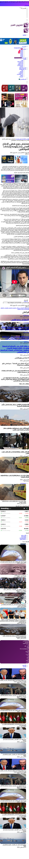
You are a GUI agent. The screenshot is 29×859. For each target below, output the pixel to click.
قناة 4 (21, 55)
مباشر (23, 49)
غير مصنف (26, 341)
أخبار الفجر (20, 62)
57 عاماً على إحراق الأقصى (20, 320)
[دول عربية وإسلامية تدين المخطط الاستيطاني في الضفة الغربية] (13, 723)
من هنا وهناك (22, 69)
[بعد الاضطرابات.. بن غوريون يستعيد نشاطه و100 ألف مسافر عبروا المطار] (13, 694)
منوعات (21, 76)
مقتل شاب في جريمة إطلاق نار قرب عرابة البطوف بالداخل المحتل (14, 476)
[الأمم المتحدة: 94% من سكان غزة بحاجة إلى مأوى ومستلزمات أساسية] (14, 401)
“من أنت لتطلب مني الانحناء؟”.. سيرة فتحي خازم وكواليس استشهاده (15, 328)
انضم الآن (26, 5)
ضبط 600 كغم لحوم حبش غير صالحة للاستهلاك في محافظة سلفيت (15, 338)
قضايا (21, 75)
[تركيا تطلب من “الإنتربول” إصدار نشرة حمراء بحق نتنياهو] (13, 738)
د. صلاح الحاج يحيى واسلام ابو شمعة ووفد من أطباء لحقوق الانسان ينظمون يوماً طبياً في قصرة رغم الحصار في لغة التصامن (14, 349)
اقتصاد (21, 71)
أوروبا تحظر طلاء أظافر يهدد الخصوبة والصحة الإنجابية (13, 561)
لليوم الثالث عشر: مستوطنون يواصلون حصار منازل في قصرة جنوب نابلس (16, 428)
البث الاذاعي (22, 79)
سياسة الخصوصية (18, 47)
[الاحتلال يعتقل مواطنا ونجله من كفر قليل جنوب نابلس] (14, 449)
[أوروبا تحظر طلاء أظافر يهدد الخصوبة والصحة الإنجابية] (13, 709)
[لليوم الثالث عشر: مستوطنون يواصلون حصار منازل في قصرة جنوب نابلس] (14, 425)
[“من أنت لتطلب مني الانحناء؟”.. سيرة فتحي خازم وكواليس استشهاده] (13, 588)
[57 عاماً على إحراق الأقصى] (13, 574)
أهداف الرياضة (22, 67)
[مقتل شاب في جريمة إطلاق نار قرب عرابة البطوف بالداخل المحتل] (14, 472)
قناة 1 (21, 50)
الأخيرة (24, 666)
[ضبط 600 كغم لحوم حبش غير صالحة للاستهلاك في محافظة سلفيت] (13, 603)
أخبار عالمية (20, 64)
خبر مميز (26, 301)
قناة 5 (21, 56)
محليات (21, 66)
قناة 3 (21, 54)
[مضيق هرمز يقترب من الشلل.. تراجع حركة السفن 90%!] (13, 753)
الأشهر (24, 665)
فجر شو (20, 57)
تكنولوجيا (21, 72)
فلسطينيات (20, 65)
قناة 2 (20, 52)
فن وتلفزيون (20, 74)
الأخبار (24, 59)
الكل (22, 60)
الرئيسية (24, 46)
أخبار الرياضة (20, 61)
